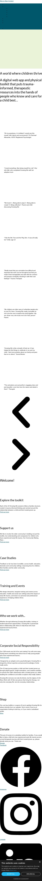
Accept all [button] (11, 874)
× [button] (39, 862)
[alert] (21, 870)
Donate (2, 743)
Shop (1, 713)
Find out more (4, 512)
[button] (21, 412)
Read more (13, 870)
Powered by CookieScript (21, 879)
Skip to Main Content (6, 1)
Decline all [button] (31, 874)
